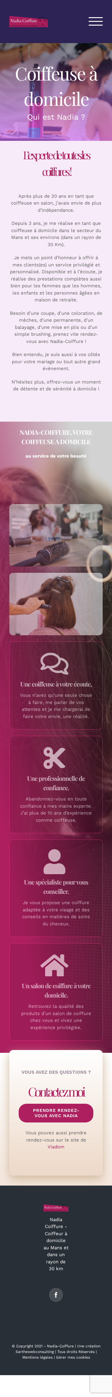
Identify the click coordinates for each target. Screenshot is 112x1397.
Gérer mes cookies (73, 1357)
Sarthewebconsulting (35, 1352)
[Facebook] (56, 1295)
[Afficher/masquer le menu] (96, 21)
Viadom (56, 1147)
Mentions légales (37, 1357)
